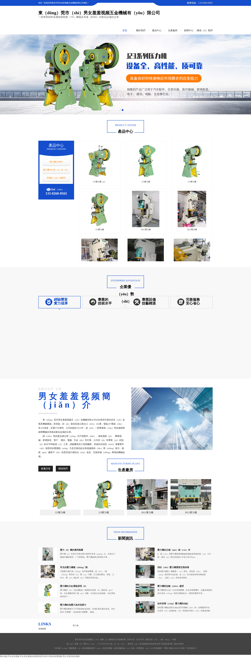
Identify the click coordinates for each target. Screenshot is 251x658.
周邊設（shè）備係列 (56, 178)
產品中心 (156, 30)
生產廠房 (172, 30)
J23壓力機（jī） (99, 182)
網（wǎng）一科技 (168, 639)
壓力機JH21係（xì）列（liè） (56, 170)
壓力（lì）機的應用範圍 (71, 550)
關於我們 (140, 30)
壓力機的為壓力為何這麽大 (73, 605)
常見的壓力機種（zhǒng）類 (74, 567)
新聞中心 (188, 30)
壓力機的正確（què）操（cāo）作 (173, 550)
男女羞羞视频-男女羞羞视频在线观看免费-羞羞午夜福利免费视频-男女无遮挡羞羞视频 (44, 656)
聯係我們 (63, 468)
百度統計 (191, 648)
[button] (122, 110)
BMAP (131, 639)
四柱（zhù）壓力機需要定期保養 (173, 567)
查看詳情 (45, 468)
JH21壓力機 (146, 229)
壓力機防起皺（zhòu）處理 (170, 586)
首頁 (124, 30)
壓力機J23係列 (56, 162)
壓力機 (75, 625)
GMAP (140, 639)
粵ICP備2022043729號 (174, 648)
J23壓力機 (146, 182)
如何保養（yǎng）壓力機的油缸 (172, 603)
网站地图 (4, 656)
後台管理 (178, 644)
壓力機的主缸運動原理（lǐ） (73, 586)
